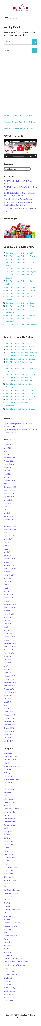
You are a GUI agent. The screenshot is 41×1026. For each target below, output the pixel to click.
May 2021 (8, 588)
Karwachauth (8, 896)
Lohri (5, 912)
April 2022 (7, 552)
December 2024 (10, 457)
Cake (5, 795)
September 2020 (10, 614)
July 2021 (7, 581)
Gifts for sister (9, 877)
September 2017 (10, 731)
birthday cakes (9, 782)
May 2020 (8, 627)
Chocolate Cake (9, 812)
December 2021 (10, 565)
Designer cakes (9, 825)
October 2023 (9, 493)
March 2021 (8, 594)
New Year (7, 929)
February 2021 (9, 597)
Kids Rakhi (7, 906)
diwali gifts (8, 831)
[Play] (6, 156)
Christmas (7, 815)
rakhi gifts (7, 952)
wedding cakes (9, 991)
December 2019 (10, 643)
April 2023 (7, 513)
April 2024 (7, 477)
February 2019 (9, 676)
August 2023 (8, 500)
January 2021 (9, 601)
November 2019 (10, 646)
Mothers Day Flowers (12, 922)
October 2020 (9, 610)
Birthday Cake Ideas (11, 779)
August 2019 (8, 656)
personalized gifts (10, 935)
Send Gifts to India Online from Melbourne (21, 396)
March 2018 (8, 711)
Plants (6, 939)
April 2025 (7, 454)
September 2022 (10, 535)
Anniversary (8, 753)
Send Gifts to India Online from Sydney (20, 399)
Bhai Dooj (7, 769)
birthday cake (9, 776)
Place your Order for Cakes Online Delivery (19, 122)
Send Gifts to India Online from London (20, 377)
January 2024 (9, 483)
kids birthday (8, 899)
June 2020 (7, 623)
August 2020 (8, 617)
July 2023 (7, 503)
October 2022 (9, 532)
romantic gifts (9, 955)
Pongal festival (9, 942)
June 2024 (7, 474)
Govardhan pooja (10, 880)
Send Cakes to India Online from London (20, 290)
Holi (5, 886)
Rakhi (6, 948)
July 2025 (7, 448)
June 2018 (7, 702)
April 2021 (7, 591)
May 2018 (8, 705)
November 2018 (10, 685)
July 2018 (7, 698)
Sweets (6, 968)
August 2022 (8, 539)
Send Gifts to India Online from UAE (19, 380)
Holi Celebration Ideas (12, 890)
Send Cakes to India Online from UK (19, 259)
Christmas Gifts (9, 818)
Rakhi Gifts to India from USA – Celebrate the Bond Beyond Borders (19, 194)
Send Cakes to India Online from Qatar (20, 303)
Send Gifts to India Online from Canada (20, 355)
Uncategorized (9, 978)
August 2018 (8, 695)
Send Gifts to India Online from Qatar (19, 390)
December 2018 (10, 682)
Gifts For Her (8, 870)
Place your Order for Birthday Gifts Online (19, 128)
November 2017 (10, 724)
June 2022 (7, 545)
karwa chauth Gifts (11, 893)
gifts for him (8, 873)
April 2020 (7, 630)
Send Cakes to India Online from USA (19, 253)
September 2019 (10, 653)
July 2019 (7, 659)
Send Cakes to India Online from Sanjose (21, 271)
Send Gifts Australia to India (14, 958)
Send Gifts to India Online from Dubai (19, 393)
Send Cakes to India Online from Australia (21, 287)
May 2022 (8, 549)
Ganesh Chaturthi (10, 857)
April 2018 (7, 708)
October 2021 (9, 571)
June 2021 (7, 584)
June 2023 (7, 506)
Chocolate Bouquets (11, 808)
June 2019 (7, 662)
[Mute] (31, 156)
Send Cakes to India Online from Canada (20, 268)
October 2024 (9, 461)
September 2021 (10, 575)
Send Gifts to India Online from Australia (21, 374)
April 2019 (7, 669)
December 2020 (10, 604)
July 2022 (7, 542)
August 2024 (8, 467)
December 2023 (10, 487)
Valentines (7, 984)
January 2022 (9, 562)
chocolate (7, 805)
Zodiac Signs (8, 1000)
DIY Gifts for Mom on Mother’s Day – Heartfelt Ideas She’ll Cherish (18, 203)
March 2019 (8, 672)
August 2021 (8, 578)
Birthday (7, 772)
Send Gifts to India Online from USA (19, 343)
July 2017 (7, 737)
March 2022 (8, 555)
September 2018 (10, 692)
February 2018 (9, 715)
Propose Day (8, 945)
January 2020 (9, 640)
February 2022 (9, 558)
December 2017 (10, 721)
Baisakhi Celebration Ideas (13, 766)
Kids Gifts (7, 903)
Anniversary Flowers (11, 756)
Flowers (7, 851)
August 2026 (8, 444)
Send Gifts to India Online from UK (18, 349)
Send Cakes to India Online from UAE (19, 293)
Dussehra (7, 834)
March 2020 (8, 633)
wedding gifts (9, 994)
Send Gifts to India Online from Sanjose (20, 359)
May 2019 (8, 666)
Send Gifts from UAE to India (14, 965)
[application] (20, 148)
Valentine (7, 981)
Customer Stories (10, 821)
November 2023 (10, 490)
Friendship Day (9, 854)
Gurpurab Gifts (9, 883)
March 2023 (8, 516)
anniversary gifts (10, 759)
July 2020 (7, 620)
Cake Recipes (9, 799)
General (6, 860)
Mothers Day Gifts (10, 926)
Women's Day (9, 997)
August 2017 (8, 734)
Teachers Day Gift (10, 974)
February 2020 (9, 636)
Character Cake (9, 802)
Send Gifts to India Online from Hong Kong (21, 352)
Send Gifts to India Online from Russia (20, 346)
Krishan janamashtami (12, 909)
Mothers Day (8, 919)
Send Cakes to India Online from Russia (20, 256)
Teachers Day (9, 971)
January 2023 (9, 522)
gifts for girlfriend (10, 867)
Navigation (13, 18)
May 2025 (8, 451)
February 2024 (9, 480)
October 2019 (9, 649)
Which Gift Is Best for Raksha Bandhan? (18, 199)
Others (6, 932)
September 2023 (10, 496)
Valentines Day (9, 987)
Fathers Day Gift (10, 844)
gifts (5, 864)
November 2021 (10, 568)
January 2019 (9, 679)
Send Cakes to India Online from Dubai (20, 306)
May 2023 (8, 509)
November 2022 (10, 529)
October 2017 (9, 728)
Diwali (6, 828)
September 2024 (10, 464)
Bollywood (8, 792)
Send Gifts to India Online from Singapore (21, 409)
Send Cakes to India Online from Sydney (20, 315)
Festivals (7, 847)
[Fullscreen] (35, 156)
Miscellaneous (9, 916)
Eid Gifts (7, 838)
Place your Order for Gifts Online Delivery (19, 115)
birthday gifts (9, 789)
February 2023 (9, 519)
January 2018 (9, 718)
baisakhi (7, 763)
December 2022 (10, 526)
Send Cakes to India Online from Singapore (21, 324)
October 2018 (9, 689)
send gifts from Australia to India (16, 961)
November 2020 (10, 607)
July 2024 (7, 470)
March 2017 (8, 741)
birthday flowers (10, 785)
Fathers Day (8, 841)
